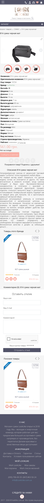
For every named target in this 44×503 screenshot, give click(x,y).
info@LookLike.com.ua (22, 480)
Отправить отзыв (22, 350)
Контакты (7, 456)
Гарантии (27, 453)
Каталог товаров (5, 29)
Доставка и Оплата (12, 453)
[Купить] (15, 279)
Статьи (37, 453)
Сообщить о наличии (9, 155)
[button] (41, 39)
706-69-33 (15, 477)
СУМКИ (16, 29)
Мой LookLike (15, 465)
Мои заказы (29, 465)
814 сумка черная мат (29, 29)
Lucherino (11, 85)
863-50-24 (29, 477)
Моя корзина (11, 468)
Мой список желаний (29, 468)
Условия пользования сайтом (27, 456)
